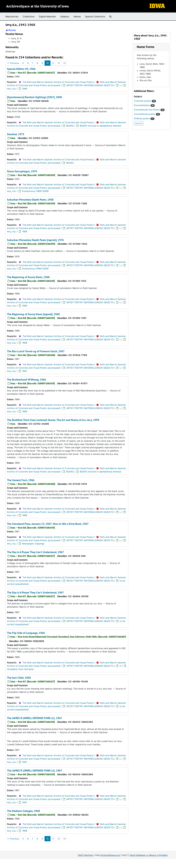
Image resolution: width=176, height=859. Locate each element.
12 (58, 63)
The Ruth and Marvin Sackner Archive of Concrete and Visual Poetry (58, 82)
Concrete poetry (144, 100)
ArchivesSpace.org (110, 855)
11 (53, 63)
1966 (24, 88)
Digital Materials (47, 16)
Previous (13, 63)
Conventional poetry (146, 114)
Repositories (12, 16)
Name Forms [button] (145, 47)
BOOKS (70, 125)
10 (47, 63)
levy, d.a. (11, 88)
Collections (29, 16)
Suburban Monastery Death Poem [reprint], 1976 (35, 240)
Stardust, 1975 (15, 134)
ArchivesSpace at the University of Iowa (37, 6)
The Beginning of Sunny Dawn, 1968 (28, 277)
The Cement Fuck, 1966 (20, 480)
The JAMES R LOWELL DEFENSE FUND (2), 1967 (34, 770)
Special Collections (95, 16)
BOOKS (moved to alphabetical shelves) (100, 125)
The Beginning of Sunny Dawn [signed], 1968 (33, 314)
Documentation (144, 105)
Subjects (64, 16)
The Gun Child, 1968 (19, 677)
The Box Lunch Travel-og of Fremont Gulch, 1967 (35, 351)
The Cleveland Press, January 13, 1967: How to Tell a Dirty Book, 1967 (48, 524)
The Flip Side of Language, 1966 (26, 633)
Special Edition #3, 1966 (21, 69)
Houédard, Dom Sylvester (20, 669)
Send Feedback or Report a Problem (149, 855)
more (137, 123)
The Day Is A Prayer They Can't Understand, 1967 (35, 552)
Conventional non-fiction (149, 109)
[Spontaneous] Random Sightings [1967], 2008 (34, 97)
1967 (24, 371)
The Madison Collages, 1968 (23, 811)
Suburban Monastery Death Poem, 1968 (30, 199)
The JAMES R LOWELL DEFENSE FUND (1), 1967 (34, 718)
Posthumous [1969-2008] (35, 191)
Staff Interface (85, 855)
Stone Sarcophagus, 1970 (22, 171)
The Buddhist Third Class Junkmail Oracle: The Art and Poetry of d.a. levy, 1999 (53, 420)
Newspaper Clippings (33, 543)
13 (64, 63)
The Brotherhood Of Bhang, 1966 (26, 379)
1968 (24, 231)
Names (77, 16)
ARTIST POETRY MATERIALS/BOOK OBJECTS (90, 85)
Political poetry (143, 118)
